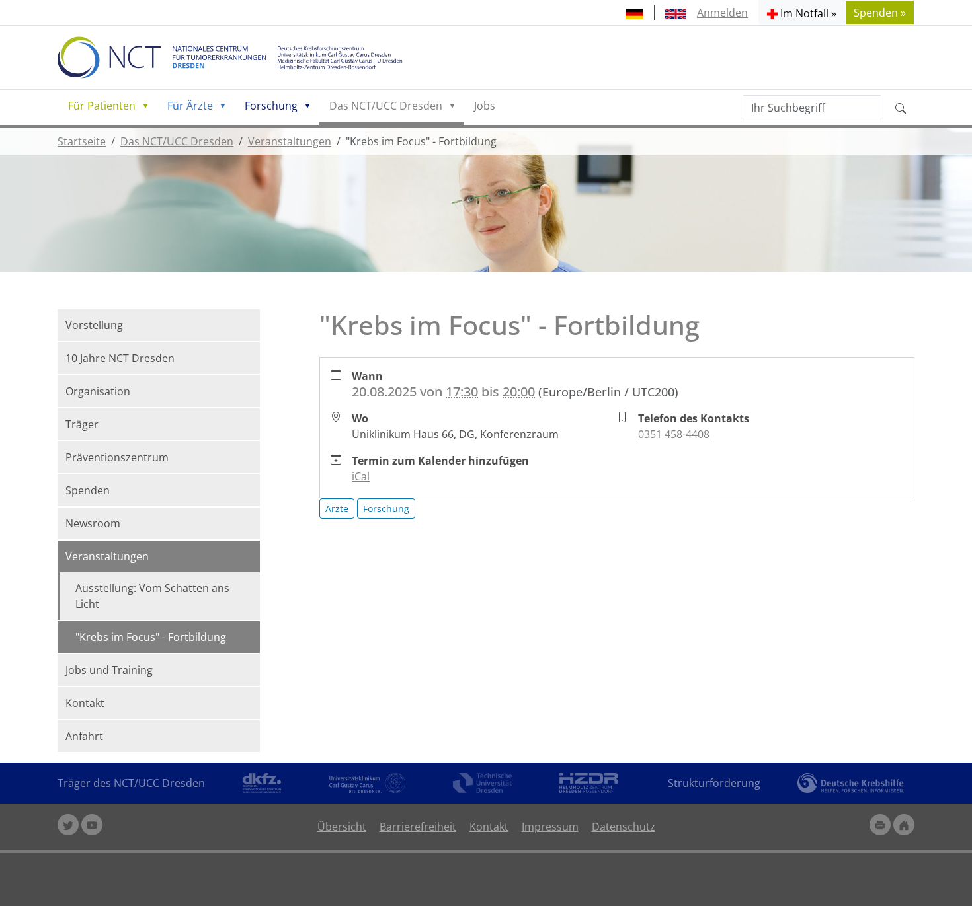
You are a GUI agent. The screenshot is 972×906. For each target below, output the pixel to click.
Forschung (271, 105)
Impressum (550, 826)
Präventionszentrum (117, 457)
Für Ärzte (190, 105)
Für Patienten (102, 105)
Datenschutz (623, 826)
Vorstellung (94, 325)
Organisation (97, 391)
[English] (675, 12)
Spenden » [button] (880, 12)
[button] (801, 12)
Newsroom (92, 523)
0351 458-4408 (673, 434)
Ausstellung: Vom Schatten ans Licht (152, 596)
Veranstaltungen (289, 141)
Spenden (87, 490)
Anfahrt (84, 736)
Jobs (484, 105)
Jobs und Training (109, 670)
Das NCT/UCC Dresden (385, 105)
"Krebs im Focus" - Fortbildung (150, 637)
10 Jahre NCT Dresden (120, 358)
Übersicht (341, 826)
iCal (361, 476)
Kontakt (84, 703)
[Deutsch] (634, 12)
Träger (82, 424)
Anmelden (722, 12)
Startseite (82, 141)
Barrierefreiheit (418, 826)
